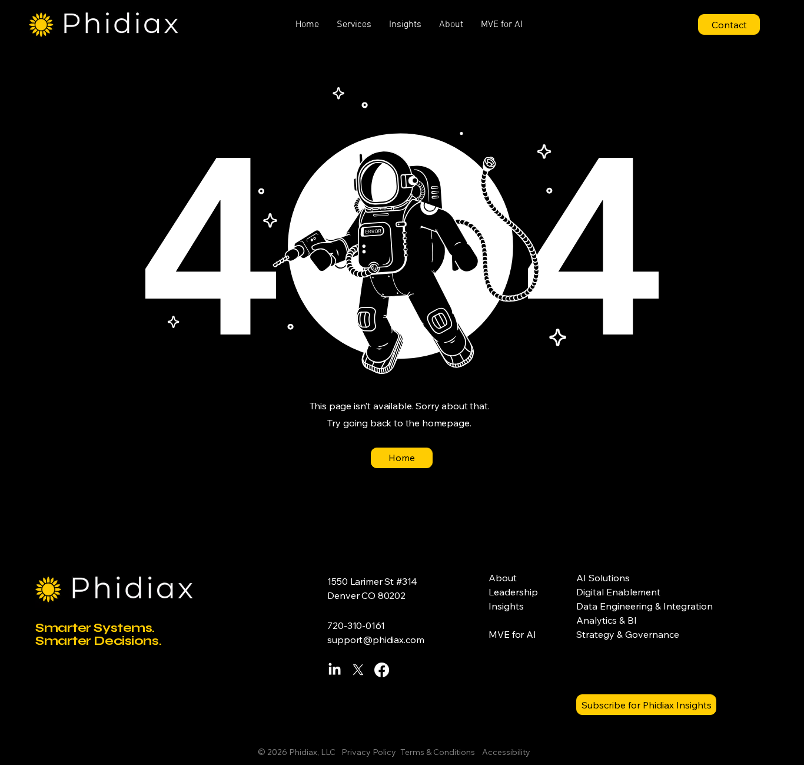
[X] (358, 670)
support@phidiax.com (375, 639)
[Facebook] (381, 670)
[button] (354, 25)
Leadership (513, 592)
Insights (506, 606)
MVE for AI (512, 634)
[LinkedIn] (334, 670)
